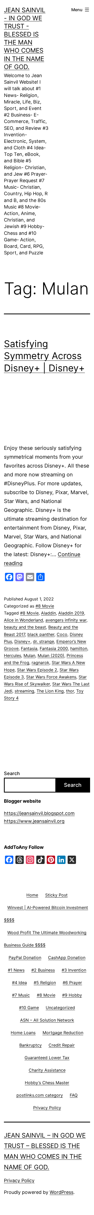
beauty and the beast (25, 627)
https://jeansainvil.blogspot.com (39, 813)
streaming (24, 691)
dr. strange (43, 641)
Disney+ (22, 641)
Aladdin (48, 613)
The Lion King (50, 691)
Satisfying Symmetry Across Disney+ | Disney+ (44, 356)
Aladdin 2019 (71, 613)
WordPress (61, 1192)
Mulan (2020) (51, 655)
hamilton (78, 648)
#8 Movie (45, 606)
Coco (62, 634)
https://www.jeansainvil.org (34, 821)
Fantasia (29, 648)
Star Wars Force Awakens (51, 676)
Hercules (12, 655)
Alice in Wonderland (23, 620)
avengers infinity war (65, 620)
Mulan (29, 655)
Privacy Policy (19, 1180)
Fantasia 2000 (54, 648)
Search (12, 773)
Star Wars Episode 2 (37, 669)
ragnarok (40, 662)
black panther (40, 634)
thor (70, 691)
